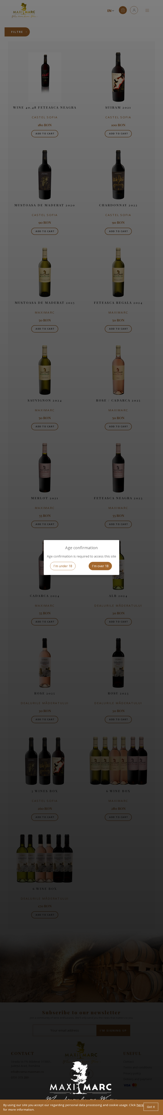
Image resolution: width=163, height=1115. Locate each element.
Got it (151, 1107)
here (140, 1105)
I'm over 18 (100, 566)
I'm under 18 (62, 566)
